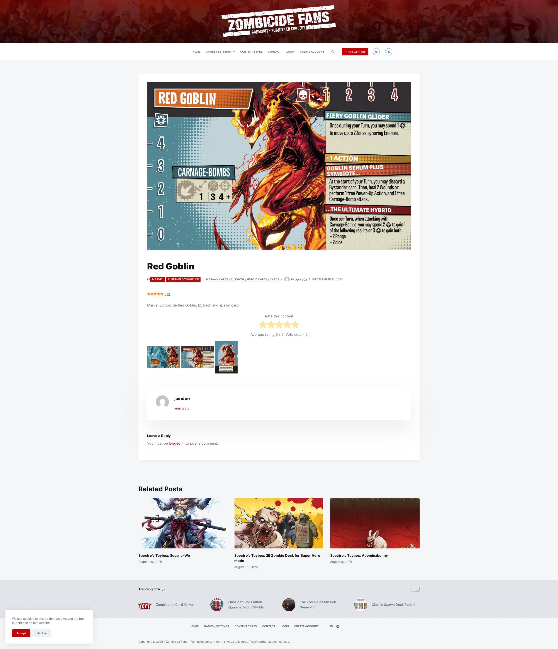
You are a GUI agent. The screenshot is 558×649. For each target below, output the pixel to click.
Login (290, 51)
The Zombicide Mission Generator (318, 605)
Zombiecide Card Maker (175, 605)
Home (196, 51)
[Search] (333, 51)
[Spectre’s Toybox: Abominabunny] (375, 523)
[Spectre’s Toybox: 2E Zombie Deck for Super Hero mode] (279, 523)
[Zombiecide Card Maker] (144, 604)
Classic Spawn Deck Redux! (393, 605)
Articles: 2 (181, 408)
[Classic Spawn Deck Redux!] (360, 604)
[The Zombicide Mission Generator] (288, 604)
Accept (21, 633)
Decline (42, 633)
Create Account (312, 51)
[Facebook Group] (388, 51)
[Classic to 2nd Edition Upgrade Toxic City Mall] (216, 604)
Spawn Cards (218, 279)
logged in (176, 443)
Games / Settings (218, 51)
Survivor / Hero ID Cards (249, 279)
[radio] (263, 325)
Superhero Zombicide (183, 279)
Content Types (251, 51)
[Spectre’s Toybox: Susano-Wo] (183, 523)
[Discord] (376, 51)
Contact (274, 51)
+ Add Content (355, 51)
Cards (274, 279)
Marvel (157, 279)
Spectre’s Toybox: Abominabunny (359, 555)
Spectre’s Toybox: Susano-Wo (164, 555)
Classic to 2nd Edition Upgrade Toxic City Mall (246, 605)
